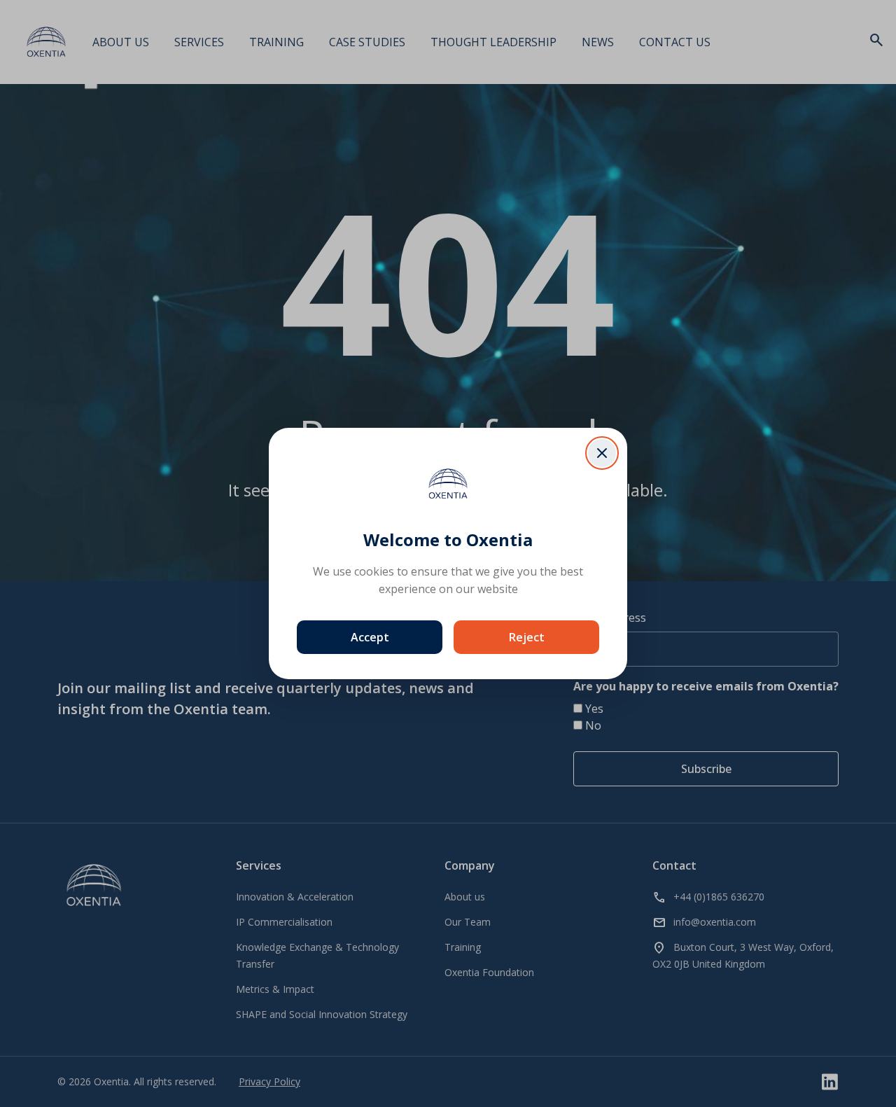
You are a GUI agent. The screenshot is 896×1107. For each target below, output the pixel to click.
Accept (370, 637)
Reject (527, 637)
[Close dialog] (602, 453)
